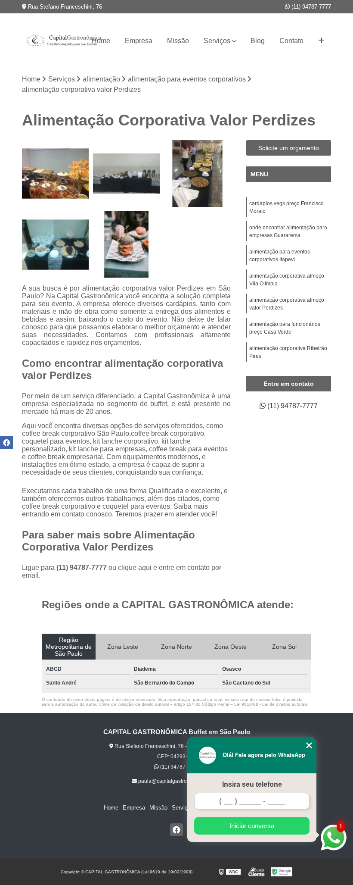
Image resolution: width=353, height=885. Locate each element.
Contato (291, 40)
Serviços (217, 40)
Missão (178, 40)
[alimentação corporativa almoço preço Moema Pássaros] (197, 173)
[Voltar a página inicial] (49, 40)
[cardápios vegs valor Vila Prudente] (126, 244)
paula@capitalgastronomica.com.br (179, 781)
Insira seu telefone (252, 784)
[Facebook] (176, 829)
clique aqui (135, 567)
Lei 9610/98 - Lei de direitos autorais (270, 704)
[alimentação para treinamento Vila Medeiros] (55, 244)
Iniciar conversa (251, 825)
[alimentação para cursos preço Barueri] (126, 173)
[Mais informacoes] (321, 41)
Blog (258, 40)
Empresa (138, 40)
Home (101, 40)
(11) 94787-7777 (310, 6)
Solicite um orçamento (288, 147)
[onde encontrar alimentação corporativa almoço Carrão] (55, 173)
